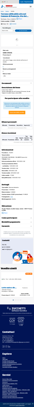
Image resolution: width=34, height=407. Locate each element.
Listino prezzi (5, 385)
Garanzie (6, 226)
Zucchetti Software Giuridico (9, 367)
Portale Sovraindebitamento (9, 362)
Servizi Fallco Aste (7, 379)
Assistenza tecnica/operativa (10, 380)
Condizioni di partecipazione (9, 396)
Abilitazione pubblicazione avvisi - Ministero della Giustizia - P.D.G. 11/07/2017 (15, 393)
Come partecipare (9, 218)
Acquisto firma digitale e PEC (9, 383)
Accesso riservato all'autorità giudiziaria (12, 397)
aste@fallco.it (9, 340)
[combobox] (5, 2)
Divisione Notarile (6, 365)
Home (2, 11)
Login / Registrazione (26, 2)
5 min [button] (11, 196)
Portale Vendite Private (8, 361)
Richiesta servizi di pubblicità (9, 388)
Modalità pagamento (11, 222)
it (4, 2)
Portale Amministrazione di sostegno (12, 364)
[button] (19, 19)
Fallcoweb (5, 359)
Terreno (7, 11)
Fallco (3, 358)
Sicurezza (5, 382)
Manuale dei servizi (7, 386)
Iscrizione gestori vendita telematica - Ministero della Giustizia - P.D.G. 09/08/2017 (16, 390)
